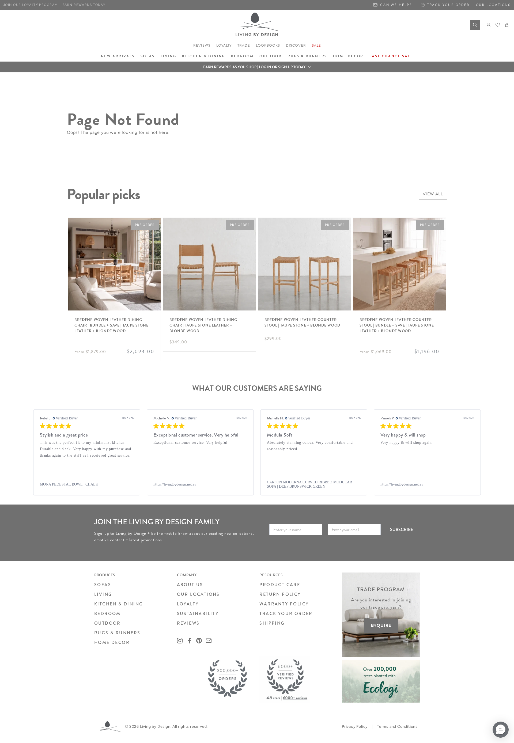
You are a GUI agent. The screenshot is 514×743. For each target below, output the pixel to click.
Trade (243, 45)
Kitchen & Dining (203, 56)
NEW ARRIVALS (118, 56)
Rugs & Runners (307, 56)
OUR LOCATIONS (198, 594)
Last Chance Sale (391, 56)
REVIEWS (188, 623)
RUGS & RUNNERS (117, 633)
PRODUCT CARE (279, 585)
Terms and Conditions (397, 726)
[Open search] (475, 25)
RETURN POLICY (280, 594)
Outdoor (270, 56)
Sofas (148, 56)
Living (168, 56)
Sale (316, 45)
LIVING (103, 594)
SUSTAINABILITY (198, 614)
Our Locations (493, 5)
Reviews (201, 45)
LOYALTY (188, 604)
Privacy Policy (355, 726)
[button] (257, 67)
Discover (296, 45)
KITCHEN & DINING (118, 604)
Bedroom (242, 56)
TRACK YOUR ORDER (285, 614)
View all (433, 194)
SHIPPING (272, 623)
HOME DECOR (112, 642)
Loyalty (224, 45)
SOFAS (102, 585)
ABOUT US (190, 585)
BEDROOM (107, 614)
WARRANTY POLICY (284, 604)
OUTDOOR (107, 623)
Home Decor (348, 56)
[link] (87, 484)
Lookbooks (268, 45)
